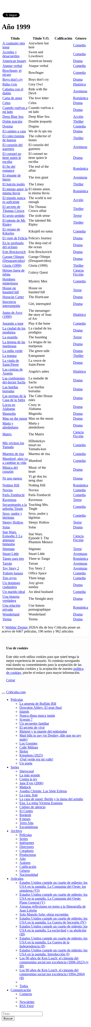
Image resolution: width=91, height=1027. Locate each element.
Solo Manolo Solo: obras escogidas (43, 914)
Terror (77, 215)
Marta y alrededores (10, 425)
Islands (24, 711)
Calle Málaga (28, 747)
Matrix (7, 434)
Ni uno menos (12, 478)
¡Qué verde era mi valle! (36, 759)
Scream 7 (25, 719)
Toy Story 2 (10, 568)
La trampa (9, 356)
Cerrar (10, 680)
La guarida (9, 337)
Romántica (80, 98)
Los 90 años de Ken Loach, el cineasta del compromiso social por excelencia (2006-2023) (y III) (54, 962)
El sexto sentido (13, 215)
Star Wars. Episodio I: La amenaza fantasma (12, 538)
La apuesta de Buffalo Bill (37, 703)
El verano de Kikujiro (11, 231)
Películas (25, 835)
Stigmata (8, 549)
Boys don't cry (12, 79)
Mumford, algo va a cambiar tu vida (15, 461)
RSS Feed (26, 1006)
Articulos (17, 878)
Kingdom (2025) (31, 755)
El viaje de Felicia (14, 238)
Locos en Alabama (8, 407)
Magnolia (9, 413)
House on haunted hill (10, 290)
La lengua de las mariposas (13, 344)
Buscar (8, 1018)
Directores (26, 847)
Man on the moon (14, 418)
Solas (6, 527)
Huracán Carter (13, 297)
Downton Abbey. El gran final (40, 707)
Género (24, 871)
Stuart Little (10, 554)
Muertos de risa (13, 454)
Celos (6, 103)
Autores (24, 863)
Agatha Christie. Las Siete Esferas (43, 791)
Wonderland (10, 614)
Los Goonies (28, 743)
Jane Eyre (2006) (31, 783)
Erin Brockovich (14, 252)
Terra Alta (26, 823)
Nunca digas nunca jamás (37, 715)
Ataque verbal (12, 66)
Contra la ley (28, 779)
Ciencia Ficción (78, 272)
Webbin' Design (16, 627)
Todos (23, 986)
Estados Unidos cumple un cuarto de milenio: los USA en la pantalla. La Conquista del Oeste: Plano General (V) (53, 898)
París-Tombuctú (13, 495)
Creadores (26, 851)
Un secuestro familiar (34, 723)
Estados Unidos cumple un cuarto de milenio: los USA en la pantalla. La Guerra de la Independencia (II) (53, 942)
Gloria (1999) (11, 265)
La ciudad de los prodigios (13, 330)
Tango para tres (13, 558)
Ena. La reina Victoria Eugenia (41, 803)
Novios (7, 490)
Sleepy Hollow (12, 522)
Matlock (25, 787)
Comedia (79, 45)
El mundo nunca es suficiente (13, 200)
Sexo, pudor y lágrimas (12, 515)
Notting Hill (10, 485)
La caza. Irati (28, 795)
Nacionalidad (28, 874)
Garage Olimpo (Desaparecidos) (13, 259)
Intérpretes (26, 843)
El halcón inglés (13, 184)
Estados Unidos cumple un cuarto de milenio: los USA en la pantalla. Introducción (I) (53, 952)
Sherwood (26, 771)
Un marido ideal (13, 592)
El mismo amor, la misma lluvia (15, 191)
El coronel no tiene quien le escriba (11, 158)
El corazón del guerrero (12, 147)
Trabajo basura (12, 573)
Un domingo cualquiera (11, 585)
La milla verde (12, 351)
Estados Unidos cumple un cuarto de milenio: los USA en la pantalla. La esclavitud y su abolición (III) (53, 930)
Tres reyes (9, 578)
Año (22, 859)
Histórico (79, 84)
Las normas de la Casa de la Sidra (14, 398)
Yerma (6, 619)
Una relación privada (11, 607)
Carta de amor (12, 98)
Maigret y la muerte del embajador (43, 731)
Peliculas (17, 699)
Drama (78, 61)
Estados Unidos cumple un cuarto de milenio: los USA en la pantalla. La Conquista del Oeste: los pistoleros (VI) (53, 886)
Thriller (78, 121)
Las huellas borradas (10, 389)
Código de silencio (32, 807)
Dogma (7, 126)
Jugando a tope (12, 323)
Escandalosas (28, 827)
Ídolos (23, 751)
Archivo (16, 831)
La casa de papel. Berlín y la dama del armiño (51, 799)
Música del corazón (10, 469)
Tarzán (7, 563)
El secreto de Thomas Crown (13, 209)
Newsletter (26, 1002)
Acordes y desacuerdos (10, 54)
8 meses (24, 819)
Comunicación (21, 990)
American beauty (14, 61)
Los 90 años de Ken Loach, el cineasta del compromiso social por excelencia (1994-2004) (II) (52, 974)
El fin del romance (8, 168)
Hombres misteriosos (10, 281)
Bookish (25, 815)
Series (15, 767)
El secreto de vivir (32, 727)
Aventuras (80, 91)
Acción (78, 116)
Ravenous (9, 500)
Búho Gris (9, 84)
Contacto (25, 994)
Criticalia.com (16, 692)
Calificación (27, 867)
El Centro (26, 811)
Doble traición (12, 121)
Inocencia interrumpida (11, 304)
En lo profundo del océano (13, 245)
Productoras (27, 855)
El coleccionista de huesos (13, 138)
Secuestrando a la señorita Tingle (14, 507)
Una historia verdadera (10, 598)
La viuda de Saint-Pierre (10, 362)
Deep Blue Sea (12, 116)
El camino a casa (14, 131)
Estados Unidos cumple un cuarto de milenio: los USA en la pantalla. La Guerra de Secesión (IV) (53, 920)
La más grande (29, 775)
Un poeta (25, 763)
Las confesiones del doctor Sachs (13, 380)
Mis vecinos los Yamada (13, 445)
